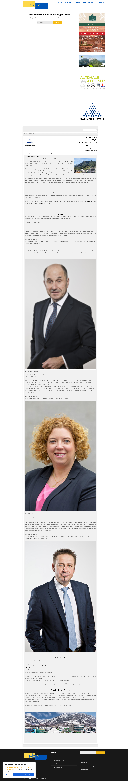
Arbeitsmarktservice (59, 760)
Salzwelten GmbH (89, 201)
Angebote (56, 756)
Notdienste (56, 764)
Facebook (84, 762)
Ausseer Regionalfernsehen (89, 759)
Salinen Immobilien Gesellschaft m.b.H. (36, 203)
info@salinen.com (92, 148)
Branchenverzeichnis (88, 2)
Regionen (77, 2)
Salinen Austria (93, 150)
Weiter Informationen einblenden (51, 154)
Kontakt (56, 771)
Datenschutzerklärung (88, 766)
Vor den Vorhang (58, 767)
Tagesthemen (68, 2)
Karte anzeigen (90, 154)
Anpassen (8, 775)
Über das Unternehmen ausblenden (33, 154)
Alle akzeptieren (28, 775)
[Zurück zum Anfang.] (96, 154)
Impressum (85, 769)
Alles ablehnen (17, 775)
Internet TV (60, 2)
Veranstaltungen (100, 2)
